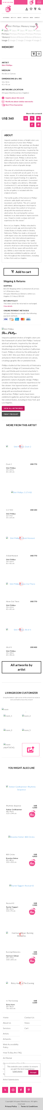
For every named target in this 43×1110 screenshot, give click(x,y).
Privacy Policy (11, 1106)
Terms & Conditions (29, 1106)
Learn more (17, 1071)
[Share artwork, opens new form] (25, 118)
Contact (37, 17)
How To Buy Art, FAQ (12, 1052)
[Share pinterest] (38, 118)
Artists (13, 17)
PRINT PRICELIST (11, 414)
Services (26, 17)
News (31, 17)
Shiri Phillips (7, 65)
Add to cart (23, 272)
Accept (33, 1072)
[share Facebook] (32, 125)
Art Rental (7, 1058)
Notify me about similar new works (19, 102)
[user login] (26, 9)
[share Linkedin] (38, 125)
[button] (37, 27)
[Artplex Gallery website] (39, 2)
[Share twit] (32, 118)
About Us (7, 1023)
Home (5, 1017)
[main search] (39, 9)
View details (8, 306)
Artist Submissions (11, 1079)
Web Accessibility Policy (11, 1045)
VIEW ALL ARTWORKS (13, 408)
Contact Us (29, 1017)
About (20, 17)
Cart (26, 1028)
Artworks (6, 17)
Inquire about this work (14, 98)
